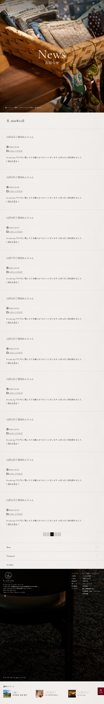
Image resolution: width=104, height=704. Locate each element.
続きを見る (13, 161)
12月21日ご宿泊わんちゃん (20, 136)
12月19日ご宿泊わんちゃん (20, 177)
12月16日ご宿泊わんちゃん (20, 298)
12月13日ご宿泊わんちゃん (20, 419)
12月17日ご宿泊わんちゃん (20, 258)
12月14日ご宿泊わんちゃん (20, 379)
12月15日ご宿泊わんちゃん (20, 338)
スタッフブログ (16, 151)
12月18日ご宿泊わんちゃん (20, 217)
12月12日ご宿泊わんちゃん (20, 459)
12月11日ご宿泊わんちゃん (20, 500)
